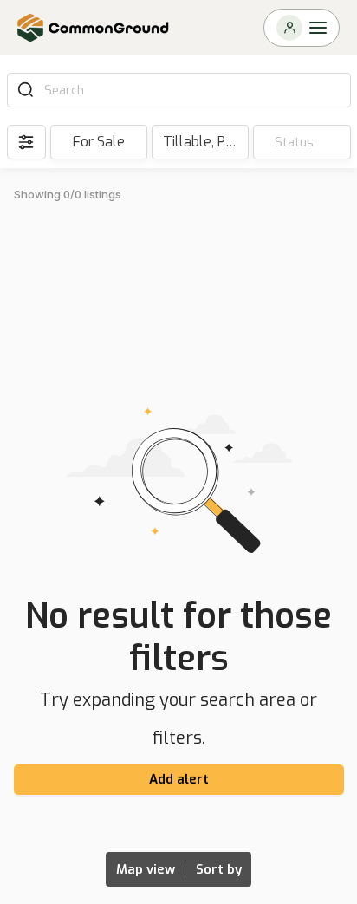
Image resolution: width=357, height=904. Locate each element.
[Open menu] (301, 28)
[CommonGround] (93, 28)
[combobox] (191, 90)
